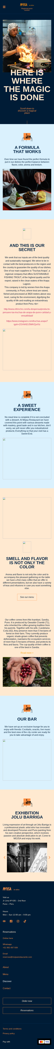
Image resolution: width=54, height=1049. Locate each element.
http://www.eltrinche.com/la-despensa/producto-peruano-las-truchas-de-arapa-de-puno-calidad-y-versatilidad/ (27, 312)
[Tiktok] (25, 921)
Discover (7, 981)
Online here (8, 938)
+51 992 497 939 (10, 947)
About (6, 967)
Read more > (27, 653)
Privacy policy (9, 1033)
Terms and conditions (12, 1029)
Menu (5, 974)
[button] (4, 857)
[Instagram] (18, 921)
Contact (6, 988)
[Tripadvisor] (4, 921)
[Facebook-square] (11, 921)
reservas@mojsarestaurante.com (17, 957)
